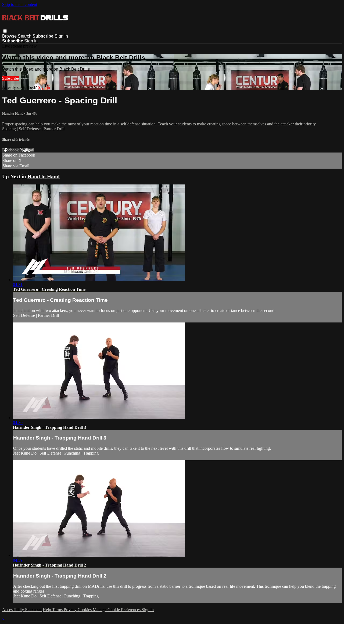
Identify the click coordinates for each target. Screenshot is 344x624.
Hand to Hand (13, 113)
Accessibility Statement (22, 609)
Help (47, 609)
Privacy (71, 609)
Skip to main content (19, 4)
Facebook (11, 150)
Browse (10, 36)
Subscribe (10, 78)
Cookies (85, 609)
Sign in (61, 36)
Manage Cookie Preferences (117, 609)
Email (29, 150)
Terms (58, 609)
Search (25, 36)
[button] (5, 31)
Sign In (31, 41)
